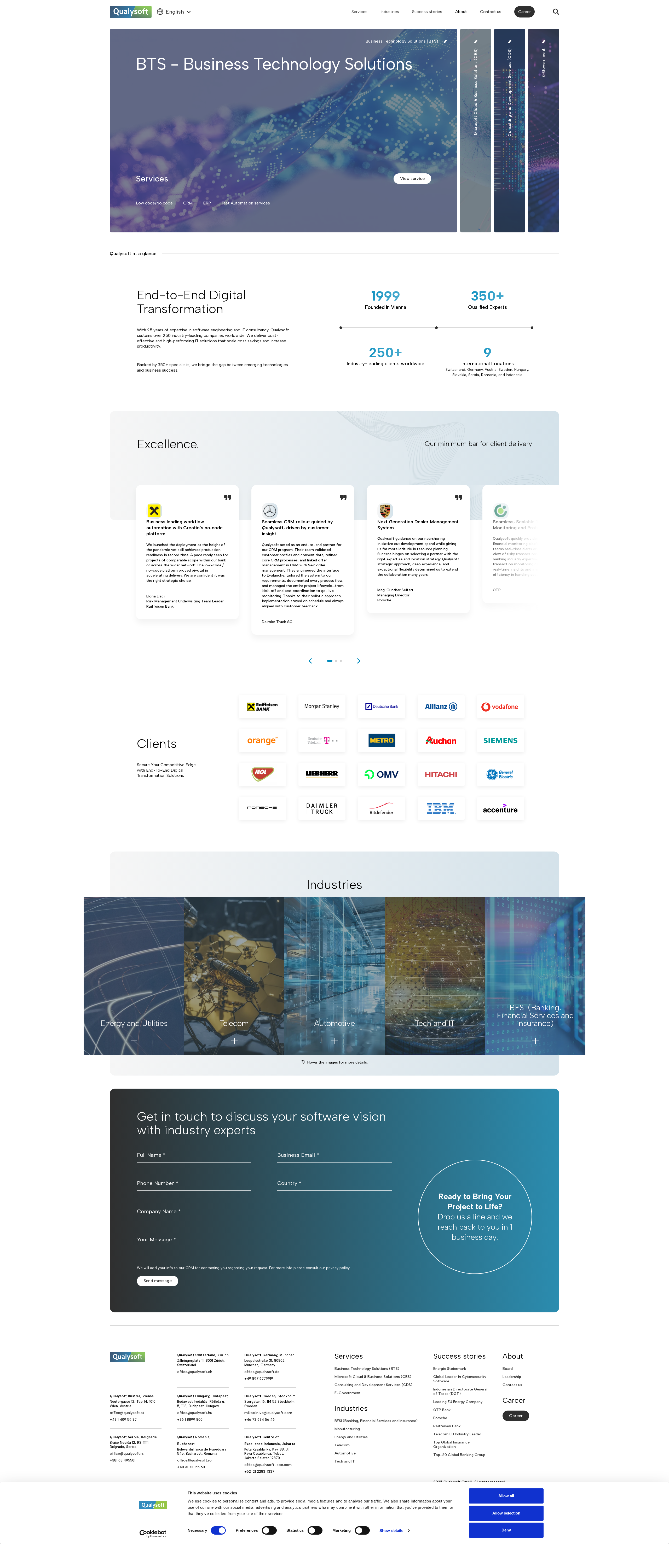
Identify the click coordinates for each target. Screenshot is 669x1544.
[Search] (556, 12)
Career (524, 11)
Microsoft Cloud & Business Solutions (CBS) (372, 1377)
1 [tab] (329, 661)
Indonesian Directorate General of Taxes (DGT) (460, 1391)
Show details (391, 1530)
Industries (389, 11)
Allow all (506, 1496)
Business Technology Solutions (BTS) (366, 1368)
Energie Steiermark (449, 1368)
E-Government (347, 1393)
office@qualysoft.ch (194, 1372)
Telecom (342, 1445)
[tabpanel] (187, 560)
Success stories (427, 11)
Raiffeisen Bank (446, 1426)
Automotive (345, 1453)
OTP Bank (442, 1410)
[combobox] (174, 11)
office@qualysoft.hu (194, 1413)
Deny (506, 1530)
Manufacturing (347, 1429)
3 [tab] (341, 661)
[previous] (310, 661)
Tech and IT (344, 1461)
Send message (157, 1280)
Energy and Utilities (351, 1437)
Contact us (490, 11)
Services (359, 11)
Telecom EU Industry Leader (457, 1434)
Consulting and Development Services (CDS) (373, 1385)
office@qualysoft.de (261, 1372)
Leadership (512, 1377)
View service (412, 178)
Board (508, 1368)
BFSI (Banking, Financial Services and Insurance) (376, 1421)
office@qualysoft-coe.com (268, 1465)
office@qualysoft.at (127, 1413)
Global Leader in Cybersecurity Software (459, 1379)
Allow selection (506, 1513)
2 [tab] (336, 661)
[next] (358, 661)
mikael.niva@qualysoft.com (268, 1413)
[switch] (269, 1530)
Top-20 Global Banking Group (459, 1455)
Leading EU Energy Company (457, 1402)
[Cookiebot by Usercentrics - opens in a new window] (153, 1534)
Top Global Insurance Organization (451, 1444)
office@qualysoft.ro (194, 1460)
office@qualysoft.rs (127, 1453)
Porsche (440, 1418)
